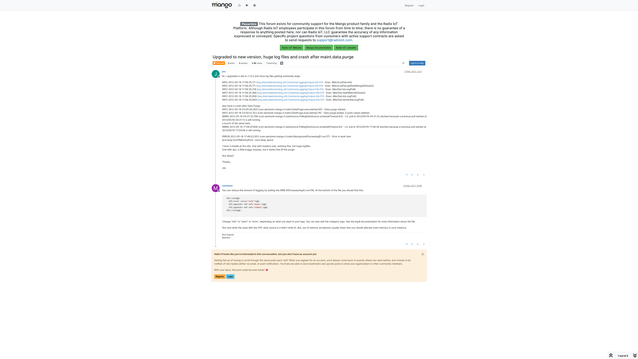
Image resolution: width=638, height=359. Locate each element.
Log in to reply (417, 63)
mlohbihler (227, 185)
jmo (224, 71)
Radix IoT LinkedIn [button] (346, 47)
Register (220, 276)
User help (220, 63)
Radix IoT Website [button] (291, 47)
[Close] (422, 254)
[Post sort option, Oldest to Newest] (403, 63)
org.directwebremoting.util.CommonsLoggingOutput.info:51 (289, 82)
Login (230, 276)
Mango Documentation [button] (318, 47)
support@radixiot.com (334, 40)
